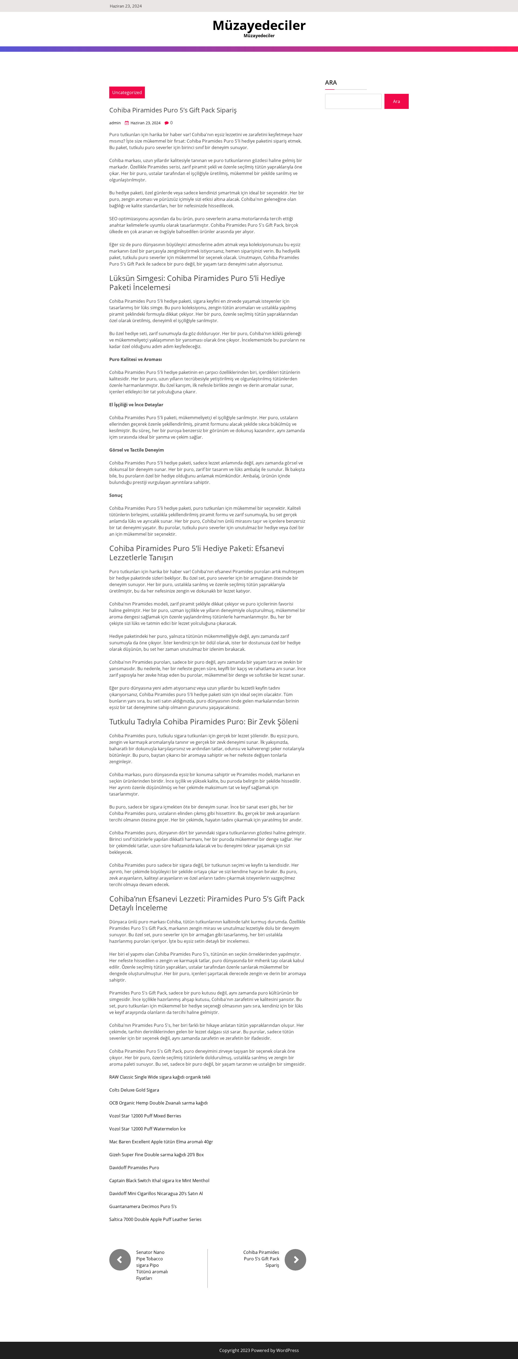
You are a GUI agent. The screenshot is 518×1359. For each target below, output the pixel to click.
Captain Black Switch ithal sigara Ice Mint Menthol (159, 1180)
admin (115, 122)
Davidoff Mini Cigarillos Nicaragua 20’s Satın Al (156, 1193)
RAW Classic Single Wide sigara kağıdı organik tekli (159, 1077)
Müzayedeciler (259, 25)
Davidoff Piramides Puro (134, 1168)
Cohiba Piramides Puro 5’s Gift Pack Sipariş (261, 1258)
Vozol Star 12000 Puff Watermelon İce (147, 1129)
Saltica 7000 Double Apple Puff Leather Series (155, 1219)
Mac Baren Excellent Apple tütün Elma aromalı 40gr (161, 1142)
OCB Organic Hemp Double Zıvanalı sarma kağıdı (158, 1103)
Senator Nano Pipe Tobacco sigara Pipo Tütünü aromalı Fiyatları (152, 1265)
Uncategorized (127, 92)
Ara (331, 82)
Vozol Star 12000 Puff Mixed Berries (145, 1116)
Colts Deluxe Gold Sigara (134, 1090)
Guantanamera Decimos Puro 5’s (143, 1206)
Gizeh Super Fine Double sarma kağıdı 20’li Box (156, 1155)
